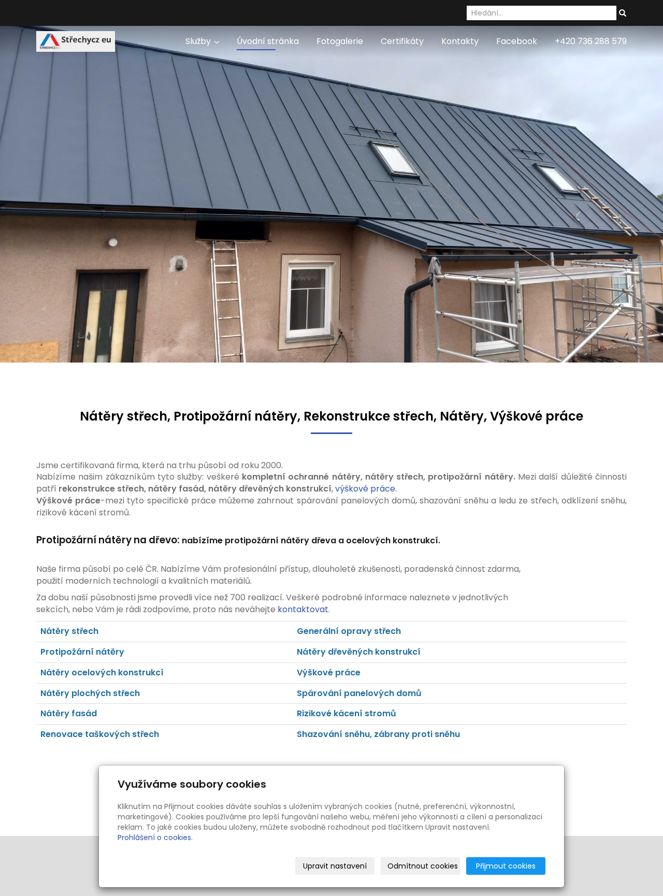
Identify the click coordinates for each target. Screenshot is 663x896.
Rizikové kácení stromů (346, 713)
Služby (199, 41)
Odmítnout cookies (422, 866)
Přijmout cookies (506, 866)
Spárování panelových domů (359, 693)
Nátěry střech (69, 631)
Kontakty (460, 41)
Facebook (516, 41)
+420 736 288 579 (591, 41)
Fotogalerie (339, 41)
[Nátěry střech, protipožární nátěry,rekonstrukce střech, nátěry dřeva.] (75, 41)
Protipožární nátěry (82, 652)
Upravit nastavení (335, 866)
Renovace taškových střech (99, 734)
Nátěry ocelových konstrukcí (102, 672)
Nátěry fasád (68, 713)
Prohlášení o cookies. (155, 837)
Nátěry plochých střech (90, 693)
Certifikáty (402, 41)
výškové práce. (366, 489)
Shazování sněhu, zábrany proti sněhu (378, 734)
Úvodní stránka (268, 41)
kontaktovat (303, 609)
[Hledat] (622, 13)
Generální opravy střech (349, 631)
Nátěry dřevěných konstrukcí (360, 652)
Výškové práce (329, 672)
